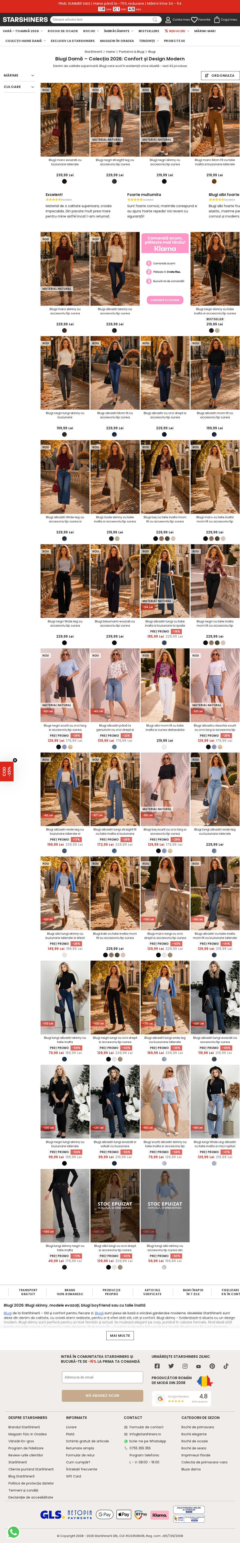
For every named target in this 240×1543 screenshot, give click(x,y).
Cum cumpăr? (78, 1462)
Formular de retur (80, 1455)
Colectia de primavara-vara (204, 1462)
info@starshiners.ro (145, 1434)
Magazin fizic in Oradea (27, 1434)
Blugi (8, 1313)
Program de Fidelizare (26, 1448)
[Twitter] (171, 1366)
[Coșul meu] (216, 19)
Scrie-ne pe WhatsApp (147, 1441)
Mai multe (120, 1335)
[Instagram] (185, 1366)
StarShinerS (103, 1536)
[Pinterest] (212, 1366)
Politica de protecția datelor (31, 1483)
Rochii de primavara (197, 1427)
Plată (70, 1434)
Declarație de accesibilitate (30, 1497)
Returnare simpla (80, 1448)
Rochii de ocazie (194, 1441)
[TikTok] (226, 1366)
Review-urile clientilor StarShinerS (25, 1459)
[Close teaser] (15, 760)
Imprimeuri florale (195, 1455)
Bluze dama (191, 1469)
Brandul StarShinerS (24, 1427)
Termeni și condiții (23, 1490)
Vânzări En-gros (21, 1441)
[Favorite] (194, 19)
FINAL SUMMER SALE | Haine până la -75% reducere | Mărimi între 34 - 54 (120, 3)
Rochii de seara (193, 1448)
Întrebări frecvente (81, 1469)
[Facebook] (157, 1366)
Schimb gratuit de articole (87, 1441)
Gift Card (73, 1476)
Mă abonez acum (102, 1395)
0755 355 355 (140, 1448)
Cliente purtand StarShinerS (31, 1469)
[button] (7, 771)
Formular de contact (147, 1427)
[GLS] (53, 1518)
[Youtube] (198, 1367)
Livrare (71, 1427)
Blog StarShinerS (21, 1476)
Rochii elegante (194, 1434)
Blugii (99, 1313)
